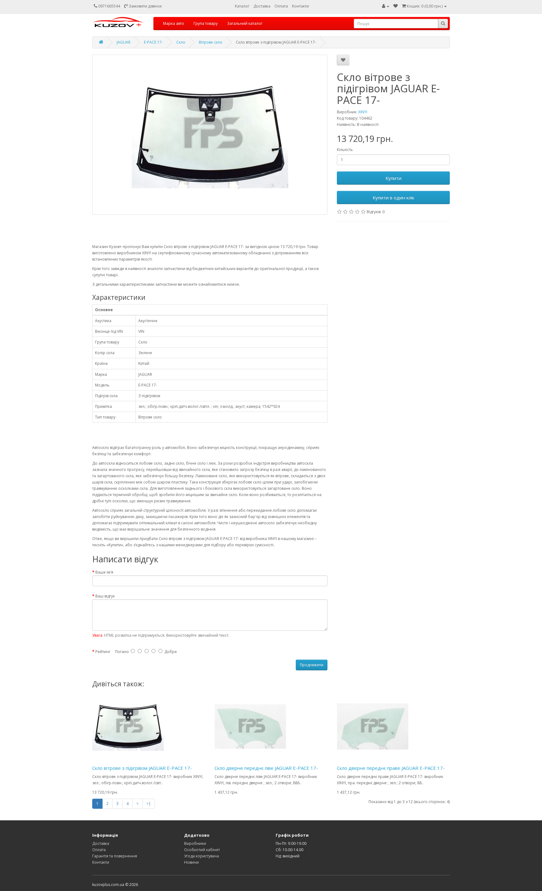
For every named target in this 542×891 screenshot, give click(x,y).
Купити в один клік (393, 197)
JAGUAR (123, 42)
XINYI (362, 112)
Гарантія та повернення (114, 856)
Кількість (345, 149)
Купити (393, 178)
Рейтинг (102, 651)
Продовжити (311, 664)
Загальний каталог (245, 23)
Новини (191, 862)
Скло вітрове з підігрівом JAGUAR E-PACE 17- (142, 768)
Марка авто (173, 23)
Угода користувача (201, 856)
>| (148, 803)
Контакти (300, 6)
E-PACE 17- (153, 42)
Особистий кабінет (202, 849)
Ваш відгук (105, 596)
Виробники (195, 843)
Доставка (261, 6)
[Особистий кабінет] (385, 6)
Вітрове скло (210, 42)
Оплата (281, 6)
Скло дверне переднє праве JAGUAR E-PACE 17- (391, 768)
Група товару (206, 23)
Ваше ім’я (104, 572)
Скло (180, 42)
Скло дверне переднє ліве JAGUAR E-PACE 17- (266, 768)
